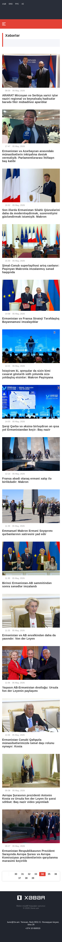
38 (26, 878)
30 (16, 874)
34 (42, 874)
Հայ (4, 4)
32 (29, 874)
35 (49, 874)
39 (33, 878)
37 (19, 878)
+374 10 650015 (32, 928)
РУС (17, 4)
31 (22, 874)
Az (23, 4)
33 (35, 874)
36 (55, 874)
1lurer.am (34, 908)
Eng (11, 4)
